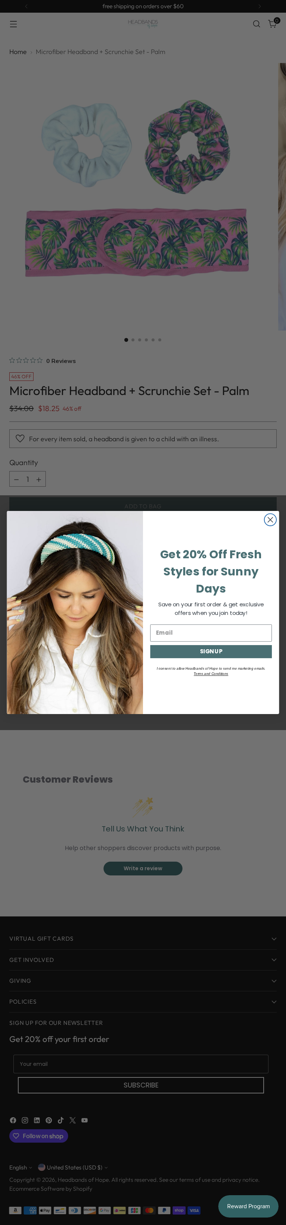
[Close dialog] (270, 519)
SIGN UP (211, 651)
